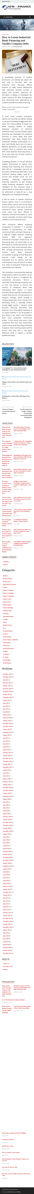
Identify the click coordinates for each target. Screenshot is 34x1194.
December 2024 (7, 688)
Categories (6, 561)
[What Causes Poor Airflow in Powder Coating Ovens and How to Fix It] (7, 529)
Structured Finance (8, 648)
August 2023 (6, 735)
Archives (5, 564)
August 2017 (6, 895)
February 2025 (7, 683)
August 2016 (6, 930)
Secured (5, 634)
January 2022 (7, 779)
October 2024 (6, 694)
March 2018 (6, 883)
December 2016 (7, 918)
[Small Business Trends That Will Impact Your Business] (17, 392)
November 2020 (7, 790)
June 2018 (6, 874)
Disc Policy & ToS (8, 966)
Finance (5, 587)
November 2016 (7, 921)
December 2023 (7, 723)
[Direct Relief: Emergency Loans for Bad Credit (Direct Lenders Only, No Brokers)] (7, 469)
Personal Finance (8, 631)
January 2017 (7, 915)
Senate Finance (7, 637)
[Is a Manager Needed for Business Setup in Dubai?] (7, 519)
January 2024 (7, 720)
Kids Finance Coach (7, 1146)
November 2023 (7, 726)
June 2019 (6, 840)
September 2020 (7, 796)
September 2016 (7, 927)
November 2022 (7, 761)
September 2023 (7, 732)
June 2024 (6, 706)
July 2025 (5, 680)
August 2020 (6, 799)
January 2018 (7, 889)
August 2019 (6, 834)
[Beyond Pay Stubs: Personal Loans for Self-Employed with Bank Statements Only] (7, 427)
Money (5, 622)
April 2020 (6, 811)
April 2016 (6, 941)
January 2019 (7, 854)
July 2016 (5, 933)
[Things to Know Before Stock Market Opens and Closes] (17, 378)
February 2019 (7, 851)
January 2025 (7, 685)
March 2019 (6, 848)
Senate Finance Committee (10, 639)
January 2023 (7, 755)
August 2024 (6, 700)
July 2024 (5, 703)
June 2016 (6, 936)
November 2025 (7, 677)
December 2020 (7, 787)
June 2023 (6, 741)
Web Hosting (6, 660)
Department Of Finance (9, 584)
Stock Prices (6, 645)
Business (5, 575)
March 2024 (6, 715)
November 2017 (7, 892)
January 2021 (7, 784)
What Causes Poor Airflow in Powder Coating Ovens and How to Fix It (22, 531)
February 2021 (7, 781)
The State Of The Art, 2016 (9, 1167)
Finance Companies (8, 596)
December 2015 (7, 953)
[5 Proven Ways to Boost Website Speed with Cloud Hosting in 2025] (7, 509)
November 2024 (7, 691)
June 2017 (6, 901)
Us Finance (6, 654)
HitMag (18, 1192)
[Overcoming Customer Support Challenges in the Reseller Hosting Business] (7, 542)
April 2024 (6, 712)
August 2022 (6, 770)
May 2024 (5, 709)
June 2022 (6, 776)
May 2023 (5, 744)
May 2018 (5, 877)
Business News (7, 581)
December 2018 (7, 857)
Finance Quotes (7, 605)
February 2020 (7, 816)
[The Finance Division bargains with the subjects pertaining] (7, 1006)
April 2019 (6, 845)
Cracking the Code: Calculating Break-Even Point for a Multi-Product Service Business (22, 442)
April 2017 (6, 906)
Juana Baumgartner (17, 46)
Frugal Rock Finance (8, 1139)
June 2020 (6, 805)
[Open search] (30, 17)
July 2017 (5, 898)
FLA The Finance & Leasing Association (13, 1000)
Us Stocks (5, 657)
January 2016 (7, 950)
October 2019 (6, 828)
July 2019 (5, 837)
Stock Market (7, 642)
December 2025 (7, 674)
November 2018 (7, 860)
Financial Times (7, 610)
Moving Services (7, 625)
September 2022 (7, 767)
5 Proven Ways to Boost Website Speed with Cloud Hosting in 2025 (23, 511)
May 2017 (5, 904)
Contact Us (6, 963)
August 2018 (6, 869)
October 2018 (6, 863)
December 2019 (7, 822)
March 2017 (6, 909)
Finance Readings (8, 607)
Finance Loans (7, 599)
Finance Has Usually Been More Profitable (14, 1133)
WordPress (11, 1192)
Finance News (5, 34)
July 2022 (5, 773)
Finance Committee (8, 593)
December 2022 (7, 758)
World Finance (7, 663)
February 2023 (7, 752)
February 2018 (7, 886)
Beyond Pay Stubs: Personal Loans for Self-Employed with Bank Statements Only (22, 428)
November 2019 (7, 825)
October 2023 (6, 729)
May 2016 (5, 938)
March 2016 (6, 944)
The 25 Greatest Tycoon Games (11, 1152)
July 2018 (5, 872)
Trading (5, 651)
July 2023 (5, 738)
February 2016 (7, 947)
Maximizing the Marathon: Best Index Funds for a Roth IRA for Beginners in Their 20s (23, 457)
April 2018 (6, 880)
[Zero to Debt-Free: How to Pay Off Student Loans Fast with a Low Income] (7, 497)
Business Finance (7, 578)
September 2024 (7, 697)
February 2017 (7, 912)
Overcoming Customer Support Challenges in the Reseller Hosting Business (22, 543)
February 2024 (7, 717)
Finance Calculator (8, 590)
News (4, 628)
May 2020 (5, 808)
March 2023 (6, 749)
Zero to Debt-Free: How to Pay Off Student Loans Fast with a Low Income (22, 499)
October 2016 (6, 924)
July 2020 (5, 802)
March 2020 (6, 813)
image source (17, 111)
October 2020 (6, 793)
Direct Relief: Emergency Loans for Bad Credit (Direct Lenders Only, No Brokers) (23, 471)
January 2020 (7, 819)
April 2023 (6, 747)
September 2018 (7, 866)
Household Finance (8, 616)
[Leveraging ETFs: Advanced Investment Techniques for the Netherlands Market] (17, 357)
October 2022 (6, 764)
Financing (5, 613)
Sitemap (5, 969)
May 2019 (5, 843)
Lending (5, 619)
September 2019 (7, 831)
